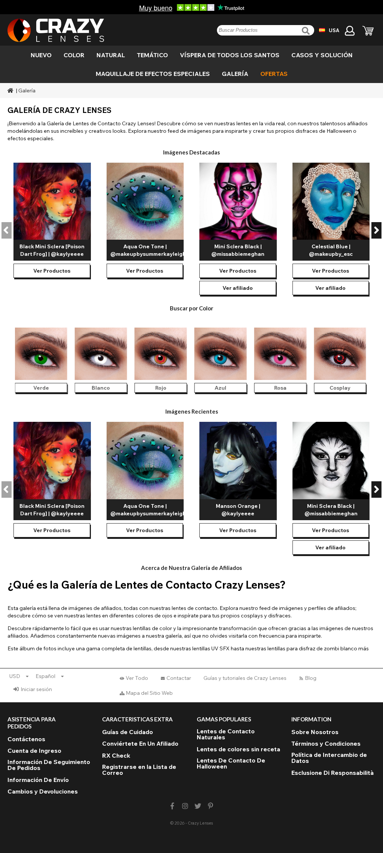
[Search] (306, 31)
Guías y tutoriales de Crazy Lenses (245, 678)
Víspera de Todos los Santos (229, 55)
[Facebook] (172, 806)
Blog (310, 678)
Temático (152, 55)
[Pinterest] (211, 806)
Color (74, 55)
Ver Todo (137, 678)
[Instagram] (185, 806)
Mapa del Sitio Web (149, 693)
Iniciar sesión (36, 689)
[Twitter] (198, 806)
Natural (110, 55)
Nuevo (41, 55)
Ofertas (274, 73)
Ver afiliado (238, 288)
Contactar (178, 678)
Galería (235, 73)
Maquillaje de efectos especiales (153, 73)
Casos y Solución (322, 55)
